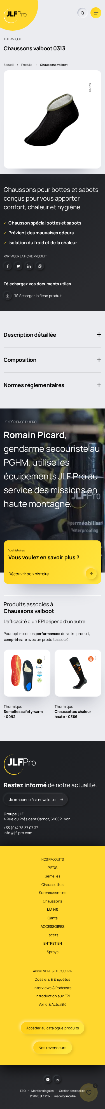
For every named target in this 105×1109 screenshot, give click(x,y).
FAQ (23, 1091)
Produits (26, 65)
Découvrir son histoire (28, 573)
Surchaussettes (52, 892)
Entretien (52, 943)
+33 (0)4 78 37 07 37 (21, 827)
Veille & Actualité (53, 1004)
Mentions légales (42, 1091)
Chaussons (52, 901)
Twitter (18, 266)
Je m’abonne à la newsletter (33, 799)
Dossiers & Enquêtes (52, 979)
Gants (53, 918)
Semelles (52, 876)
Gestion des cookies (72, 1091)
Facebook (8, 266)
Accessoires (52, 926)
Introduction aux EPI (53, 995)
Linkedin (29, 266)
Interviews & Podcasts (52, 987)
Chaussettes (52, 884)
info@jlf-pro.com (18, 832)
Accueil (8, 65)
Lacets (52, 934)
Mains (52, 909)
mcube (71, 1096)
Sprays (53, 951)
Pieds (52, 867)
